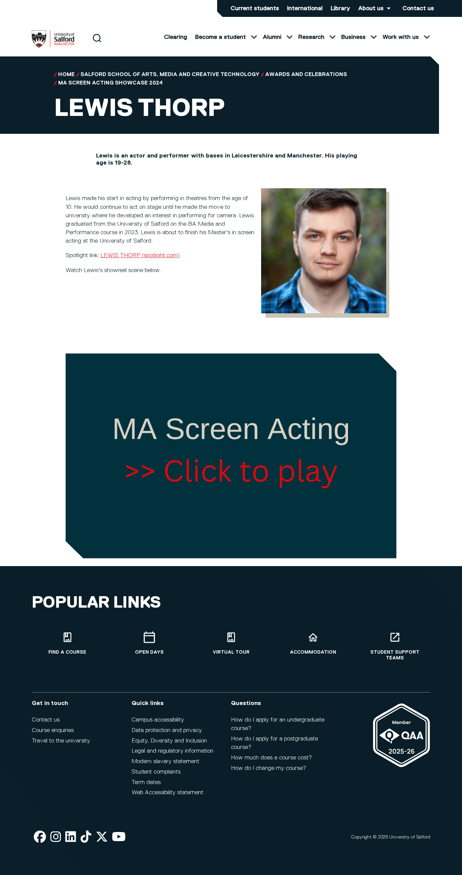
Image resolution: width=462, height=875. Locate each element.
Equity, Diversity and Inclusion (169, 741)
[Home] (53, 46)
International (305, 8)
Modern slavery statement (165, 761)
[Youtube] (119, 837)
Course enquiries (53, 730)
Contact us (418, 8)
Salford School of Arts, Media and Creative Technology (169, 74)
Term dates (146, 782)
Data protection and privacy (167, 730)
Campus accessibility (158, 720)
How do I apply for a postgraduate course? (274, 743)
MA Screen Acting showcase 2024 (110, 83)
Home (66, 74)
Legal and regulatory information (172, 751)
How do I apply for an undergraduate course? (277, 724)
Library (340, 8)
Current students (255, 8)
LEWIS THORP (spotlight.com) (140, 255)
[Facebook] (40, 837)
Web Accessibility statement (167, 792)
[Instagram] (55, 837)
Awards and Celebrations (306, 74)
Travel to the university (61, 741)
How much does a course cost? (271, 758)
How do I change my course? (268, 768)
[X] (102, 837)
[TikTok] (85, 837)
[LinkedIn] (70, 837)
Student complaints (156, 772)
